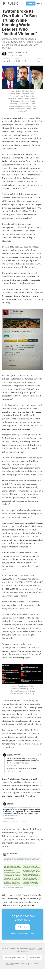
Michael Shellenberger (17, 53)
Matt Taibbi (28, 157)
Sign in (39, 3)
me (13, 161)
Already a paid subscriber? (22, 933)
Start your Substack (15, 957)
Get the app (35, 957)
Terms (39, 949)
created (5, 164)
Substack (10, 964)
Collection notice (23, 951)
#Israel (14, 782)
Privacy (32, 949)
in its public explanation (17, 375)
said (34, 208)
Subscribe (30, 3)
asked (27, 526)
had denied (15, 194)
